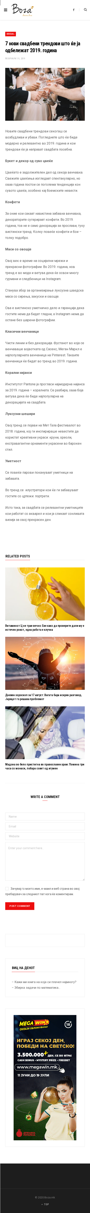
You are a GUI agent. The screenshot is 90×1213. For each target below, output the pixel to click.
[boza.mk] (22, 10)
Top (46, 1204)
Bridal (10, 34)
